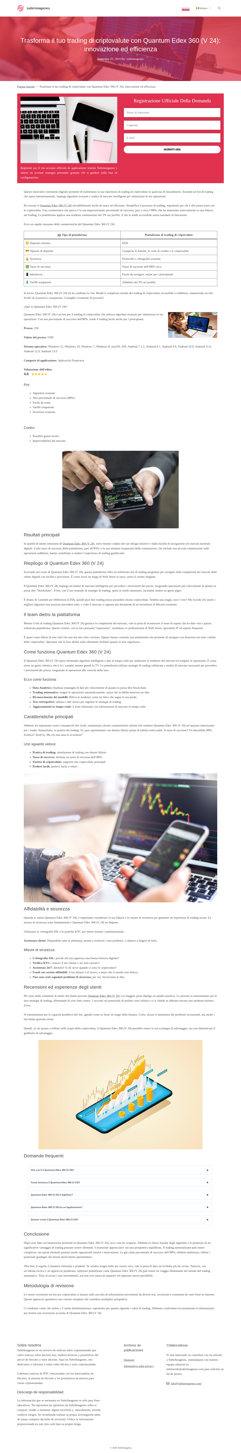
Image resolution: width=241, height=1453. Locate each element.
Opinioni (129, 1360)
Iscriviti (186, 8)
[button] (219, 8)
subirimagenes (38, 8)
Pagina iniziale (26, 86)
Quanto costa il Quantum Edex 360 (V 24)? (54, 1219)
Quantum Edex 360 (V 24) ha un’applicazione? (56, 1207)
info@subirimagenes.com (186, 1383)
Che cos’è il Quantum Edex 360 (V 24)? (52, 1170)
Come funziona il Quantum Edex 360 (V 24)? (55, 1182)
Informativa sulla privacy (139, 1366)
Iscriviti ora (172, 149)
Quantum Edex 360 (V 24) (56, 205)
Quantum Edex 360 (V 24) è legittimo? (52, 1194)
